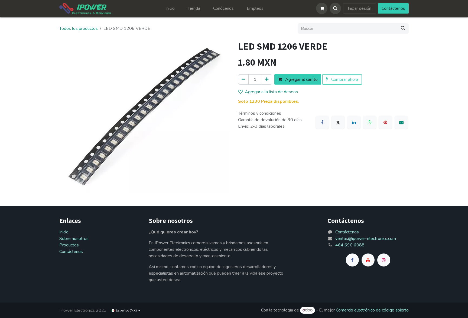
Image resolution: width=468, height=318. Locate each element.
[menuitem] (170, 8)
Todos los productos (78, 28)
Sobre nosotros (74, 239)
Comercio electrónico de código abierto (372, 310)
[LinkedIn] (353, 122)
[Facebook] (322, 122)
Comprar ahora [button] (344, 79)
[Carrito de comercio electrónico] (321, 8)
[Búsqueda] (403, 28)
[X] (338, 122)
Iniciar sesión (359, 8)
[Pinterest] (385, 122)
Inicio (64, 232)
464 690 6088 (350, 245)
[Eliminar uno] (243, 79)
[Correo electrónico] (401, 122)
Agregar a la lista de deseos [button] (271, 92)
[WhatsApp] (369, 122)
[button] (335, 8)
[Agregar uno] (267, 79)
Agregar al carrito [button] (301, 79)
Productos (69, 245)
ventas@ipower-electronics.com (365, 239)
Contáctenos (393, 8)
